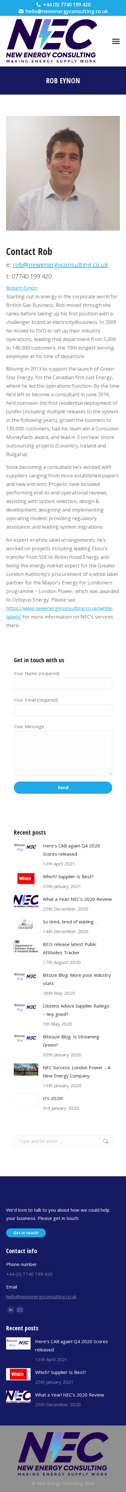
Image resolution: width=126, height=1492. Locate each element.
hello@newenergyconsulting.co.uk (67, 11)
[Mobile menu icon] (116, 41)
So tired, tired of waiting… (70, 922)
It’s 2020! (53, 1098)
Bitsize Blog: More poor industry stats (77, 979)
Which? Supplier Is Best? (68, 876)
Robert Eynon (22, 288)
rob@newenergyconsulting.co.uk (60, 265)
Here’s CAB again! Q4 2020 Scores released (71, 850)
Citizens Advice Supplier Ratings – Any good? (76, 1010)
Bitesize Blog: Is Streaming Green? (71, 1041)
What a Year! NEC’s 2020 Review (77, 899)
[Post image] (26, 848)
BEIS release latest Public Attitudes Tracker (70, 948)
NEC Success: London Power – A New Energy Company (76, 1071)
